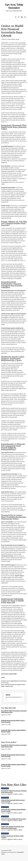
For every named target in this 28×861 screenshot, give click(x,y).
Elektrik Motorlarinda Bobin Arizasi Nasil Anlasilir (13, 721)
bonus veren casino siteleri (9, 674)
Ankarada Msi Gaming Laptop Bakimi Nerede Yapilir (13, 731)
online (3, 677)
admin (17, 39)
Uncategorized (4, 788)
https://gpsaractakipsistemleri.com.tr (14, 698)
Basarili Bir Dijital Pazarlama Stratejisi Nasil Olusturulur (14, 711)
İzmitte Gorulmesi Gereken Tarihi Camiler (12, 836)
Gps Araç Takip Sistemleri (14, 6)
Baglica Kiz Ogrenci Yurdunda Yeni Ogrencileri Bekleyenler (12, 827)
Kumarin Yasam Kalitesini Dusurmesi (13, 819)
